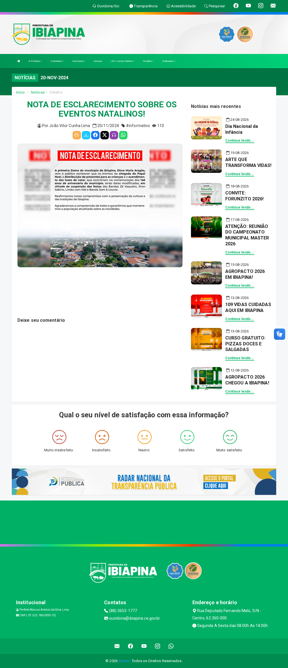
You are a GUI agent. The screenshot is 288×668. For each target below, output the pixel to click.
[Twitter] (104, 135)
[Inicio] (19, 61)
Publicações (168, 61)
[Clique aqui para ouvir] (114, 135)
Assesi (124, 661)
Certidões (147, 61)
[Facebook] (95, 135)
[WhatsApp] (123, 135)
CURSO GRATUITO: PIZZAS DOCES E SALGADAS (245, 343)
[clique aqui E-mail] (117, 646)
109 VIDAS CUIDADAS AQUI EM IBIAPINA (248, 307)
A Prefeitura (34, 61)
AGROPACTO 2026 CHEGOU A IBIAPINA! (247, 380)
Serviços (98, 61)
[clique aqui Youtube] (144, 646)
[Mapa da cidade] (144, 522)
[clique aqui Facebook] (131, 646)
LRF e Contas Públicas (122, 61)
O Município (56, 61)
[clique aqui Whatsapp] (171, 646)
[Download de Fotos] (86, 135)
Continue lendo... (239, 140)
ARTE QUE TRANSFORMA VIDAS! (248, 162)
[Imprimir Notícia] (77, 135)
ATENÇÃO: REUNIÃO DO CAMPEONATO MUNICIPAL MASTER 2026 (247, 235)
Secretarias (78, 61)
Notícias (38, 92)
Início (20, 92)
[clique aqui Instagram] (158, 646)
